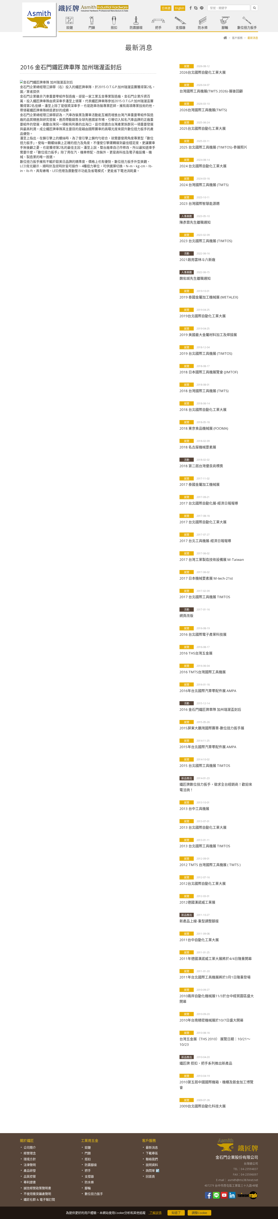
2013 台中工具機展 (194, 808)
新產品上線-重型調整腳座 (199, 921)
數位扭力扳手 (247, 27)
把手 (158, 27)
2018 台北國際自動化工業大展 (203, 409)
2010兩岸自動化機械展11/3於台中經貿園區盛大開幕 (216, 999)
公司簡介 (30, 1147)
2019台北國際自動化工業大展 (202, 316)
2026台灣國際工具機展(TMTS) (203, 110)
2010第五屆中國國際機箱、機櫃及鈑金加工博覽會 (216, 1085)
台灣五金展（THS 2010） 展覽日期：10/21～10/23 (214, 1042)
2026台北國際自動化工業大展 (202, 72)
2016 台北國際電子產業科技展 (203, 634)
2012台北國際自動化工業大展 (202, 883)
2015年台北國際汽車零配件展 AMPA (207, 746)
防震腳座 (136, 27)
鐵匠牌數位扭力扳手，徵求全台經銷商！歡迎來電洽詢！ (215, 787)
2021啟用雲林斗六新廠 (197, 259)
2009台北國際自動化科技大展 (202, 1106)
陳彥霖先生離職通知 (195, 222)
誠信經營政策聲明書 (37, 1188)
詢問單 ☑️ (153, 1170)
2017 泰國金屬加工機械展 (199, 484)
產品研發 (30, 1170)
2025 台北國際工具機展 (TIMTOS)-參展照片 (213, 147)
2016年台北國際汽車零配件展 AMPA (207, 690)
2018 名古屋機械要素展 (197, 447)
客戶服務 (237, 38)
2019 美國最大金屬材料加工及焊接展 (208, 334)
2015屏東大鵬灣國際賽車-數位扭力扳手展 (211, 728)
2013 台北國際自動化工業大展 (203, 827)
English (179, 8)
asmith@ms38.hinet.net (242, 1180)
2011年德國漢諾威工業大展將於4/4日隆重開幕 (215, 958)
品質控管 (30, 1176)
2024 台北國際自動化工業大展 (203, 166)
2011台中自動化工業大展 (199, 939)
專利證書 (30, 1182)
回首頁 (150, 1176)
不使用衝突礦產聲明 (37, 1194)
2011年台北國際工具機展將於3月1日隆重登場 (215, 977)
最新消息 (152, 1147)
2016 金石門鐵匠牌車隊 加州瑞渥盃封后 (210, 709)
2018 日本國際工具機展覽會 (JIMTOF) (208, 372)
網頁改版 (186, 615)
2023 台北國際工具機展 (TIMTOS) (205, 240)
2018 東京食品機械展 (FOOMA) (203, 428)
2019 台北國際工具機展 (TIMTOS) (205, 353)
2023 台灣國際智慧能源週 (199, 203)
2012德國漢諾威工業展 (197, 902)
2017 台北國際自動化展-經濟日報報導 (208, 503)
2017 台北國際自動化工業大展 (203, 522)
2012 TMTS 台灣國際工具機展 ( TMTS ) (210, 864)
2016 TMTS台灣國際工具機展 (202, 672)
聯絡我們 (152, 1159)
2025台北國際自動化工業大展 (202, 128)
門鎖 (92, 27)
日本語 (166, 8)
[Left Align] (254, 8)
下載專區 (152, 1153)
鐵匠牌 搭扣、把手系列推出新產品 (205, 1063)
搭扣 (114, 27)
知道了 (176, 1213)
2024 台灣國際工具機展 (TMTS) (204, 184)
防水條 (203, 27)
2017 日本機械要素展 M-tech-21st (206, 578)
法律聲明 (30, 1165)
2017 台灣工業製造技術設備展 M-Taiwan (211, 559)
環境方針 (30, 1159)
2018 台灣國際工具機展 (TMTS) (204, 390)
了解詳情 (155, 1213)
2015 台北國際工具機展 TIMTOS (204, 765)
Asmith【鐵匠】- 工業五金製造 (39, 19)
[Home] (225, 38)
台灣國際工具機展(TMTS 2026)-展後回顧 (211, 91)
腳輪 (225, 27)
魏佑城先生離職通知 (195, 278)
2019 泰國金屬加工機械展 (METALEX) (208, 297)
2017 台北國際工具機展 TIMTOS (204, 597)
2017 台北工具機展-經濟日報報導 (205, 540)
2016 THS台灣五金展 (195, 653)
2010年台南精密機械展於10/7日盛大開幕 (211, 1020)
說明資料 (152, 1165)
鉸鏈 (69, 27)
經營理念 (30, 1153)
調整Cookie (199, 1213)
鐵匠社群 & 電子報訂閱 (39, 1199)
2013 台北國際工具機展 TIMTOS (204, 846)
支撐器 (180, 27)
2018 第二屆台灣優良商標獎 (201, 466)
